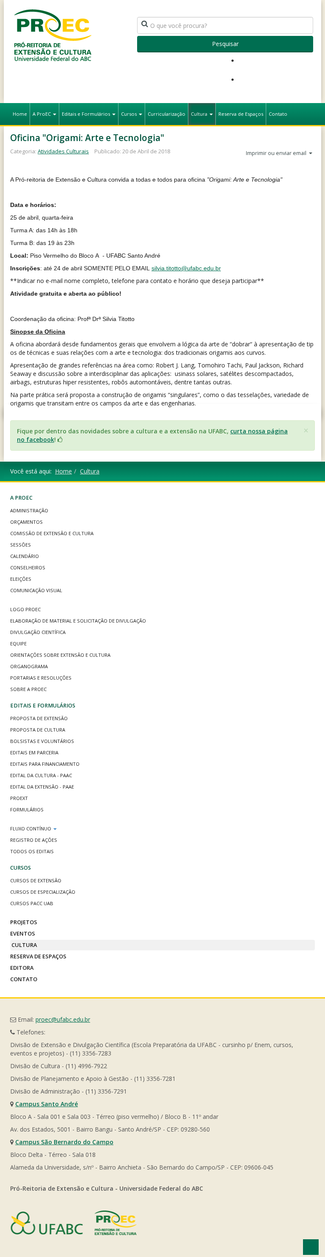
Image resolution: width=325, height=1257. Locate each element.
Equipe (18, 643)
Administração (29, 510)
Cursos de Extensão (35, 880)
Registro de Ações (33, 840)
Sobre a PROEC (28, 689)
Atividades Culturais (63, 151)
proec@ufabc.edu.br (63, 1019)
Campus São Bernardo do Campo (64, 1142)
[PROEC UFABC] (52, 34)
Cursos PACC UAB (31, 903)
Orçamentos (26, 522)
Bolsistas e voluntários (42, 741)
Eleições (20, 579)
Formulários (27, 809)
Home (20, 114)
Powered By (73, 1222)
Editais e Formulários (86, 114)
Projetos (23, 922)
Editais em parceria (34, 752)
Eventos (22, 933)
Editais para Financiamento (45, 764)
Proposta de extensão (39, 718)
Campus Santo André (46, 1104)
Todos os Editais (32, 851)
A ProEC (42, 114)
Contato (278, 114)
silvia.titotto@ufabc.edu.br (186, 268)
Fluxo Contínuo (31, 828)
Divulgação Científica (38, 632)
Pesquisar (225, 44)
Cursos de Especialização (42, 892)
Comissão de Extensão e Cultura (52, 533)
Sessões (20, 544)
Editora (21, 967)
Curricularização (166, 114)
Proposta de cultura (37, 729)
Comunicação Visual (36, 590)
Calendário (24, 556)
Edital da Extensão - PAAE (42, 787)
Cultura (200, 114)
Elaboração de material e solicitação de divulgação (78, 621)
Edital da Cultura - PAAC (41, 775)
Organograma (29, 666)
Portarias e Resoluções (41, 678)
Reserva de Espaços (240, 114)
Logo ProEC (25, 609)
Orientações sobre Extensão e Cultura (60, 655)
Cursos (129, 114)
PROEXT (19, 798)
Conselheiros (27, 567)
